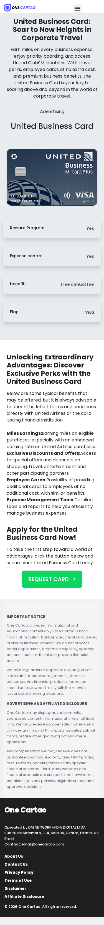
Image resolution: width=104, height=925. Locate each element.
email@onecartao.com (43, 844)
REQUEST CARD (49, 579)
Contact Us (16, 864)
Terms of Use (18, 880)
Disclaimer (15, 888)
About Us (13, 856)
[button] (77, 8)
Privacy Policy (19, 872)
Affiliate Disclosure (24, 896)
